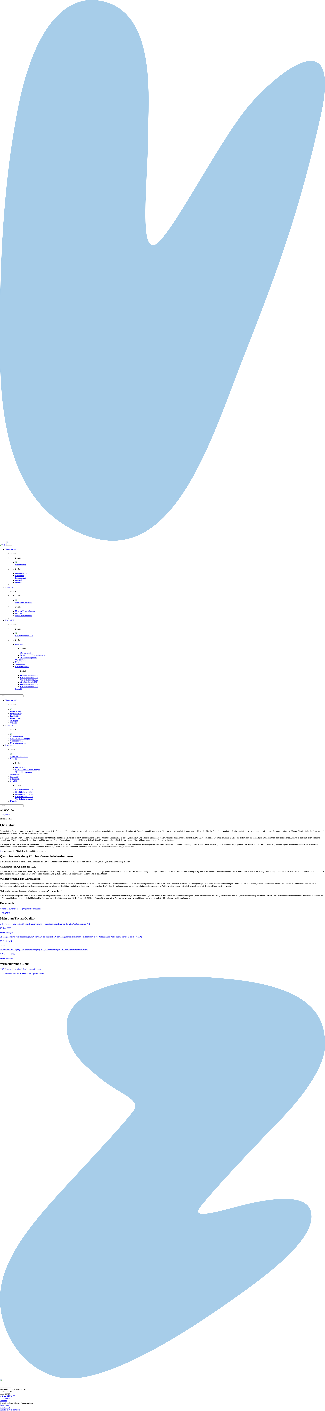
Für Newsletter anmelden (10, 1410)
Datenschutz (5, 1407)
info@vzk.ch (5, 814)
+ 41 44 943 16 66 (7, 1396)
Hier (2, 851)
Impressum (4, 1405)
